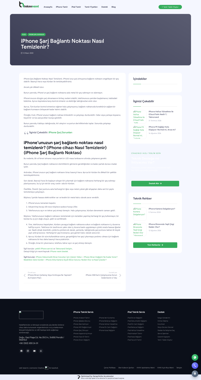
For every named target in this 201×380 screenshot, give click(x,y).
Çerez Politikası (110, 368)
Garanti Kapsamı (164, 337)
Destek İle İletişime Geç (166, 330)
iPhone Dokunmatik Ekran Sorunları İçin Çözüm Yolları (59, 257)
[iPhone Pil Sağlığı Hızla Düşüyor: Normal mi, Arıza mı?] (139, 132)
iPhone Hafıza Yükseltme (108, 324)
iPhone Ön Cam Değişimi (108, 327)
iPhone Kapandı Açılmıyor (82, 333)
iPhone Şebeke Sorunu (81, 321)
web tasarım (23, 368)
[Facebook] (21, 351)
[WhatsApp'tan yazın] (195, 357)
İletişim (179, 368)
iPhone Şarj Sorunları (60, 132)
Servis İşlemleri (163, 333)
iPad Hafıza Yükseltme (136, 330)
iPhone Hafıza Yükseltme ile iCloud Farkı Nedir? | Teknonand (161, 114)
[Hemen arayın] (195, 365)
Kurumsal (161, 324)
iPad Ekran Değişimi (135, 318)
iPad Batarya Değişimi (136, 327)
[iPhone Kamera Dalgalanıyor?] (139, 214)
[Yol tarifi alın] (195, 373)
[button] (69, 7)
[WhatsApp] (41, 351)
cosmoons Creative (36, 368)
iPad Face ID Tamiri (135, 340)
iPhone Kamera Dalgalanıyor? (162, 209)
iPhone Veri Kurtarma (107, 318)
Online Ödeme (163, 321)
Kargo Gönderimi (164, 318)
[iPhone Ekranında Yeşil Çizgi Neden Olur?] (139, 229)
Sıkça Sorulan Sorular (165, 327)
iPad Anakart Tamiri (135, 333)
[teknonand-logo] (29, 4)
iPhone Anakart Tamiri (81, 318)
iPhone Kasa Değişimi (107, 330)
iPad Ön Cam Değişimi (136, 324)
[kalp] (46, 368)
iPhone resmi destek (59, 251)
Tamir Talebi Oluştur (165, 340)
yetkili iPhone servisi (44, 249)
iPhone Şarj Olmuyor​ (80, 330)
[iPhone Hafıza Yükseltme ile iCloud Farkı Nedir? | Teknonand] (139, 116)
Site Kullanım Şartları (126, 368)
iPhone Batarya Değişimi (108, 321)
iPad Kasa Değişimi (135, 337)
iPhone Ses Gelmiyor (81, 324)
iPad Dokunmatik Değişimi (137, 321)
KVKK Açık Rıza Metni (165, 368)
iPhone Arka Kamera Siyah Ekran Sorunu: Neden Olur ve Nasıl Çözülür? (76, 260)
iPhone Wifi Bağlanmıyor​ (82, 327)
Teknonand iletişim (64, 249)
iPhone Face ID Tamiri (81, 337)
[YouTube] (34, 351)
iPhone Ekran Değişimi (81, 340)
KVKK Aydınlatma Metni (146, 368)
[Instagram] (28, 351)
